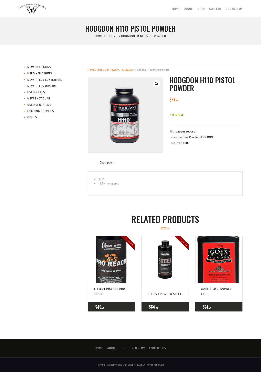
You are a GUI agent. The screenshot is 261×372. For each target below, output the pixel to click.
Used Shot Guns (39, 105)
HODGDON (127, 70)
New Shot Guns (39, 98)
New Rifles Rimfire (42, 86)
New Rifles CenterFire (44, 80)
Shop (109, 36)
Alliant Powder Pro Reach (109, 291)
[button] (156, 83)
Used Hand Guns (39, 73)
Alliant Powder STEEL (165, 294)
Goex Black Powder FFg (216, 291)
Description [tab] (106, 162)
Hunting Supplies (40, 111)
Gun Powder (112, 70)
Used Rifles (36, 92)
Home (99, 36)
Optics (32, 117)
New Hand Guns (39, 67)
